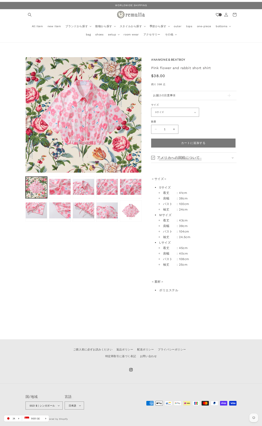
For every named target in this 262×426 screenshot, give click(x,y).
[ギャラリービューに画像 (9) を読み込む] (107, 211)
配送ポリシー (145, 349)
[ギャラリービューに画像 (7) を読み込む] (60, 211)
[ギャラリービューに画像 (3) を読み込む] (83, 187)
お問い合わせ (148, 356)
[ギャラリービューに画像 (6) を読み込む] (36, 211)
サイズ (155, 104)
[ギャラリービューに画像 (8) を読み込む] (83, 211)
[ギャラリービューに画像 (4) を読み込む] (107, 187)
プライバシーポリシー (172, 349)
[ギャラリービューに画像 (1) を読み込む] (36, 187)
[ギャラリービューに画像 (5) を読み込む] (131, 187)
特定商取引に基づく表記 (120, 356)
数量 (153, 121)
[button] (30, 15)
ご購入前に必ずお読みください (92, 349)
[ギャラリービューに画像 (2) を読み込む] (60, 187)
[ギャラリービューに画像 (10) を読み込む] (131, 211)
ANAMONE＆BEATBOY (168, 59)
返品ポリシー (124, 349)
